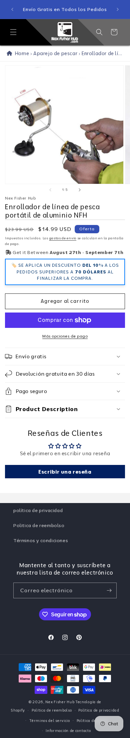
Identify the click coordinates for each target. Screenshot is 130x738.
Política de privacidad (98, 710)
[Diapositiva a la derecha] (79, 189)
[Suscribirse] (109, 590)
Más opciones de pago (65, 336)
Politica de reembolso (39, 525)
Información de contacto (68, 730)
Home (20, 53)
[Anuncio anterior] (12, 9)
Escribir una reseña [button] (64, 471)
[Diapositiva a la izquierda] (50, 189)
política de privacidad (38, 510)
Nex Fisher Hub (59, 702)
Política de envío (92, 720)
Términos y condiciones (40, 540)
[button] (13, 32)
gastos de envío (63, 238)
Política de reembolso (52, 710)
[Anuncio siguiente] (117, 9)
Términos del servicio (49, 720)
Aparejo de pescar (55, 53)
